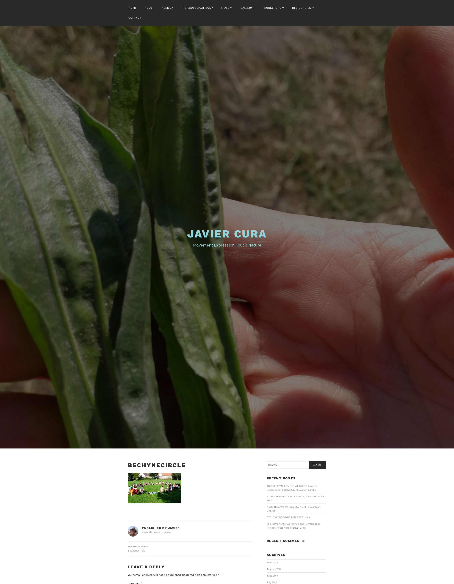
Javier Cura (227, 234)
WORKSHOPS (272, 7)
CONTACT (134, 17)
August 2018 (274, 569)
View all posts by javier (156, 532)
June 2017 (272, 575)
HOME (132, 7)
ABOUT (149, 7)
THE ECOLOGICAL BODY (197, 7)
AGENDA (167, 7)
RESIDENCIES (301, 7)
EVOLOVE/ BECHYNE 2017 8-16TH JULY (288, 517)
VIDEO (225, 7)
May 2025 (272, 562)
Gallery (246, 7)
